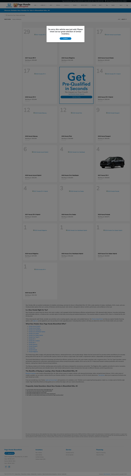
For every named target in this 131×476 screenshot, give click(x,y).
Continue (65, 38)
